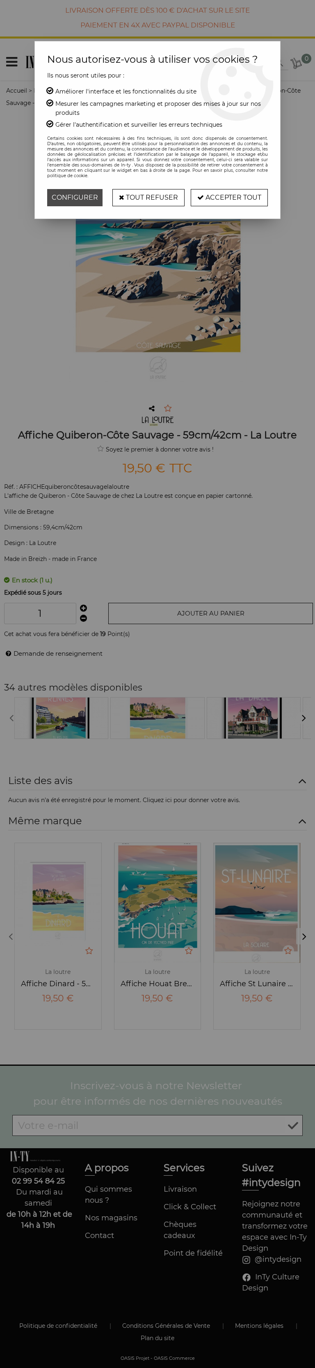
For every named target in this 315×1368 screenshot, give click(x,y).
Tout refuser (151, 197)
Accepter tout (232, 197)
